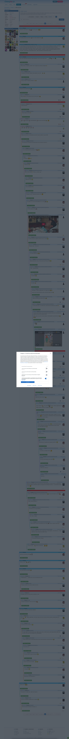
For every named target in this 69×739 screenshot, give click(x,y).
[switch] (46, 368)
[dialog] (34, 369)
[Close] (51, 354)
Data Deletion (29, 385)
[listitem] (34, 366)
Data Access (34, 385)
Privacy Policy (40, 385)
